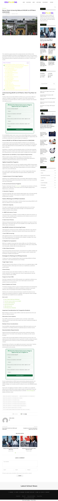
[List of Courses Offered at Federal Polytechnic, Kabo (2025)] (52, 134)
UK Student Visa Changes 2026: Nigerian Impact (51, 63)
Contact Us (18, 496)
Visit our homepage (30, 390)
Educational (28, 2)
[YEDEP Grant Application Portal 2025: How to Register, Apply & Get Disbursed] (48, 118)
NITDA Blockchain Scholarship (10, 307)
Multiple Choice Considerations (11, 87)
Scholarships (45, 2)
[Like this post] (21, 414)
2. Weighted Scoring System (10, 78)
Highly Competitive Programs (9, 68)
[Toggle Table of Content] (27, 63)
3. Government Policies (10, 75)
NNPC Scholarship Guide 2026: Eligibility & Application (51, 51)
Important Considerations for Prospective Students (12, 85)
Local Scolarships (48, 182)
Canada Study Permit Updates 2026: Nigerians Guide (43, 51)
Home (24, 2)
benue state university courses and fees (10, 396)
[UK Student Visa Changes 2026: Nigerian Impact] (52, 58)
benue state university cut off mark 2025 (27, 396)
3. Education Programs (10, 71)
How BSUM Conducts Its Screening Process (11, 76)
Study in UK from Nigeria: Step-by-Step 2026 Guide (46, 39)
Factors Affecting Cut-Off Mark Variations (11, 72)
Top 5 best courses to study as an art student (12, 301)
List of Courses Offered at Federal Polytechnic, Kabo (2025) (43, 134)
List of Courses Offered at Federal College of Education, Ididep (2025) (43, 160)
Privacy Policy (39, 496)
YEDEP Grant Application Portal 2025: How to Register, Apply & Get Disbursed (47, 126)
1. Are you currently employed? (12, 108)
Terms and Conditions (31, 496)
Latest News (38, 2)
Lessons (51, 2)
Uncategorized (48, 187)
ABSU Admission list (8, 306)
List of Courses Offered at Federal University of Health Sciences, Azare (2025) (44, 151)
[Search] (55, 7)
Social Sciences (18, 186)
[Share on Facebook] (22, 414)
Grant (34, 2)
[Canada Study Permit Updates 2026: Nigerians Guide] (28, 441)
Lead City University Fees (9, 304)
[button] (4, 444)
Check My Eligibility (20, 129)
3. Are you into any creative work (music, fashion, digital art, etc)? (18, 118)
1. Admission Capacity (10, 73)
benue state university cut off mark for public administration (14, 405)
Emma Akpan (8, 13)
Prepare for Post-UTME (10, 83)
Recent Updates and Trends (10, 84)
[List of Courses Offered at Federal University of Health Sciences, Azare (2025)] (52, 151)
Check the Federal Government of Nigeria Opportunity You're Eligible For (16, 65)
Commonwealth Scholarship (9, 302)
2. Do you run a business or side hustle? (14, 113)
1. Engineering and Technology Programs (12, 69)
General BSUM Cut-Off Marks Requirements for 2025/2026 (14, 66)
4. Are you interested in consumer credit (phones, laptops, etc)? (18, 123)
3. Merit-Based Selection (10, 79)
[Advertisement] (19, 45)
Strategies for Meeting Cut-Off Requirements (12, 80)
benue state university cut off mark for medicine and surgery (14, 403)
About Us (23, 496)
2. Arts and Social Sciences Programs (11, 70)
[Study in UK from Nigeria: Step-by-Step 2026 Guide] (10, 441)
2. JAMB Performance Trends (10, 74)
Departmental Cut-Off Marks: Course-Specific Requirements (14, 67)
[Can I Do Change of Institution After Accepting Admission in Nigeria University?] (52, 142)
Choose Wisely (9, 82)
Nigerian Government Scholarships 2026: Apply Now (43, 64)
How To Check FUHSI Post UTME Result (11, 299)
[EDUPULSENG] (48, 12)
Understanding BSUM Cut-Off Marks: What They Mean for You (14, 64)
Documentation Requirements (9, 88)
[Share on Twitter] (23, 414)
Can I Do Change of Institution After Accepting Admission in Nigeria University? (43, 142)
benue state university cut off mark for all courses (12, 398)
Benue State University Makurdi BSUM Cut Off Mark (12, 407)
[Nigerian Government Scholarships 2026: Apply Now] (43, 58)
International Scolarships (48, 175)
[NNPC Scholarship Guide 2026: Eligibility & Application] (52, 45)
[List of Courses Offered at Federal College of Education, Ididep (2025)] (52, 159)
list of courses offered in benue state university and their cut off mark (16, 409)
